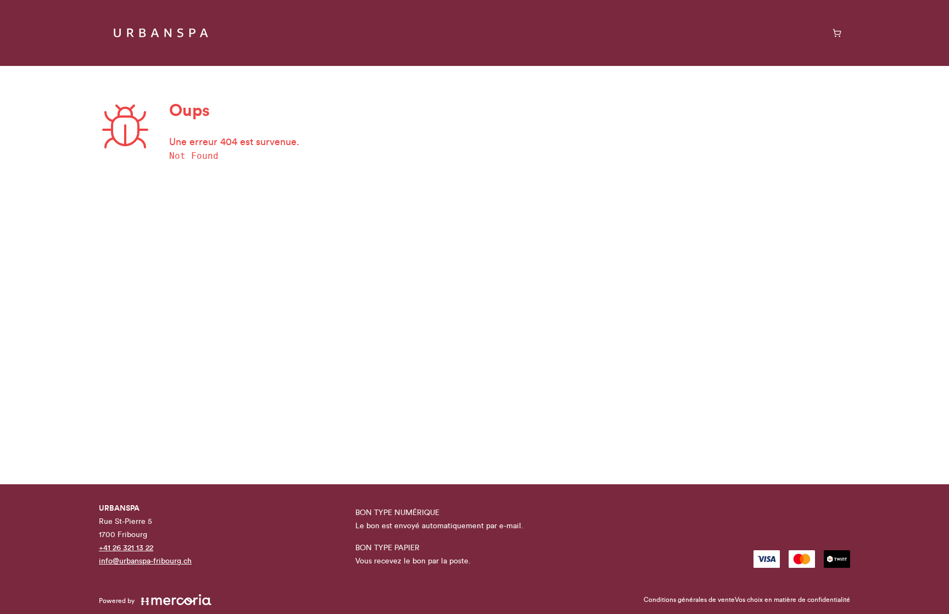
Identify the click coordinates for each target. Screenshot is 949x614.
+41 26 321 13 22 (126, 548)
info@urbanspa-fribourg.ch (145, 561)
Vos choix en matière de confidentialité (792, 599)
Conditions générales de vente (689, 599)
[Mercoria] (176, 599)
